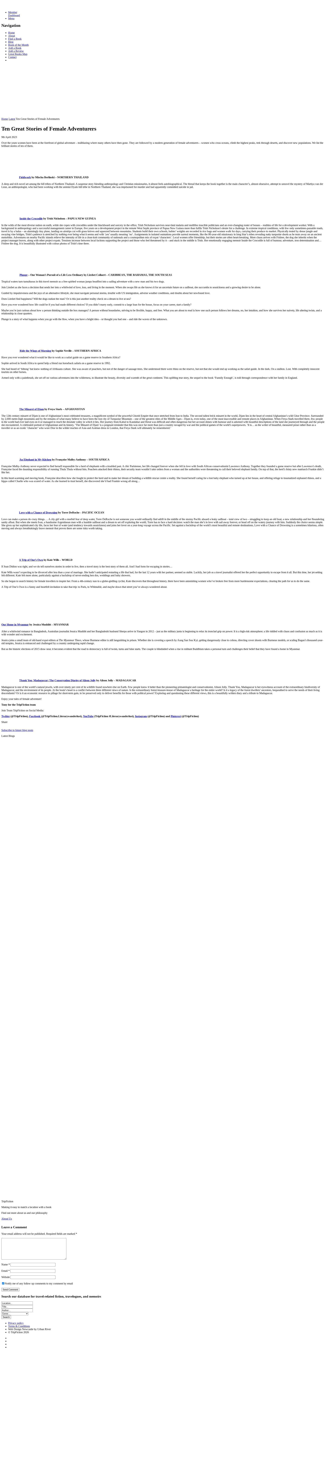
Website (5, 1277)
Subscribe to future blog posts (17, 730)
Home (11, 32)
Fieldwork (25, 177)
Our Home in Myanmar (15, 624)
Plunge (24, 274)
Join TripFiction (124, 1430)
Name (5, 1264)
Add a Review (16, 51)
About (11, 35)
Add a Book (14, 48)
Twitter (5, 716)
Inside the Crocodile (31, 218)
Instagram (141, 716)
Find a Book (15, 38)
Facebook (35, 716)
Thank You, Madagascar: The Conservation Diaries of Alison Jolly (57, 680)
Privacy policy (16, 1323)
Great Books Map (17, 54)
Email (5, 1270)
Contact (12, 57)
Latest (12, 118)
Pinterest (176, 716)
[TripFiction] (17, 6)
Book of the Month (18, 44)
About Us (6, 1218)
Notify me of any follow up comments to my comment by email (39, 1283)
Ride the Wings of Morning (35, 350)
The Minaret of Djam (31, 409)
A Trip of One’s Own (31, 559)
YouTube (88, 716)
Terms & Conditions (19, 1326)
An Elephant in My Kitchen (35, 459)
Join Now (6, 113)
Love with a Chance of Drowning (38, 512)
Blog (10, 41)
